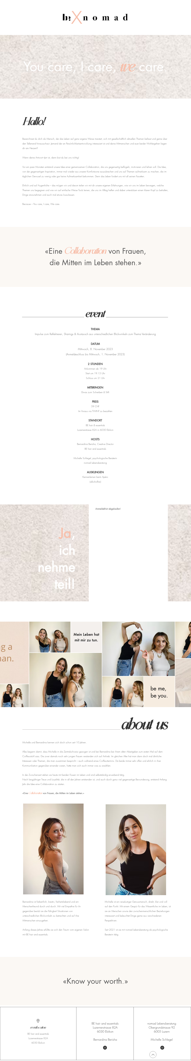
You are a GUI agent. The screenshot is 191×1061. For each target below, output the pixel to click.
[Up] (153, 1054)
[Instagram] (105, 1048)
